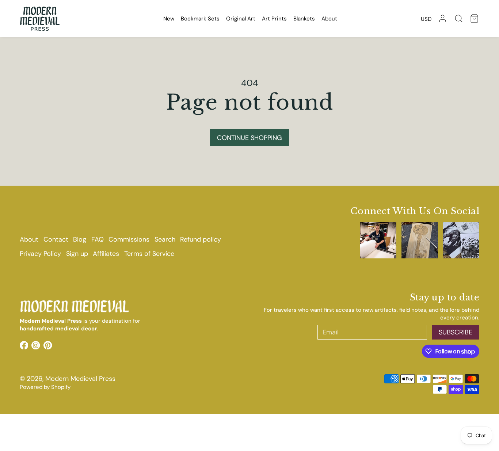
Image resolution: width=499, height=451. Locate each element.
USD (426, 19)
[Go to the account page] (442, 18)
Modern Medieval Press (80, 378)
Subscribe (455, 332)
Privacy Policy (40, 253)
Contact (55, 239)
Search (165, 239)
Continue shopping (249, 137)
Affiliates (106, 253)
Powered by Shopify (45, 387)
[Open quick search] (458, 18)
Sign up (77, 253)
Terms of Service (149, 253)
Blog (79, 239)
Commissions (128, 239)
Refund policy (200, 239)
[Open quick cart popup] (474, 18)
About (29, 239)
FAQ (97, 239)
